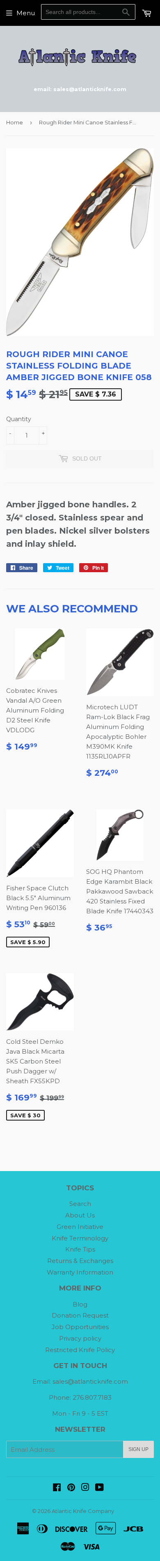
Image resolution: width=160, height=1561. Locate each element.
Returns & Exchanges (80, 1261)
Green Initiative (80, 1227)
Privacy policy (80, 1338)
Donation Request (80, 1315)
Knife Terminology (80, 1238)
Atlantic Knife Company (83, 1511)
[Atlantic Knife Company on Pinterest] (71, 1488)
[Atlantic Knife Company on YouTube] (99, 1488)
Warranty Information (80, 1272)
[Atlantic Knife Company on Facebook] (57, 1488)
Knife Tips (80, 1249)
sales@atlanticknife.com (90, 1381)
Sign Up (138, 1449)
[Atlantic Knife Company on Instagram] (85, 1488)
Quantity (18, 419)
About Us (80, 1215)
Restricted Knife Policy (80, 1350)
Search (80, 1204)
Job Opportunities (80, 1327)
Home (14, 122)
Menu (25, 13)
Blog (80, 1304)
